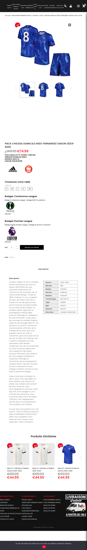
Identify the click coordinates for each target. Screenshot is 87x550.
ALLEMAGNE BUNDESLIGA (30, 511)
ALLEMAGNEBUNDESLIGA (29, 7)
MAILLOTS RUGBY (49, 511)
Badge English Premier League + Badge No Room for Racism (28, 225)
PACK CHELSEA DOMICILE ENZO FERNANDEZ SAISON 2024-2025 (24, 414)
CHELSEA (35, 15)
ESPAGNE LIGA (27, 505)
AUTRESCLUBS (46, 7)
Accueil (7, 15)
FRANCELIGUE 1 (9, 7)
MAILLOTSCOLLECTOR (60, 7)
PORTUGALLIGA (40, 7)
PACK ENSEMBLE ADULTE (52, 500)
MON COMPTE (5, 500)
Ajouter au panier (32, 247)
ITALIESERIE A (35, 7)
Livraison (3, 502)
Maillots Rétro (49, 508)
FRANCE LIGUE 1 (27, 500)
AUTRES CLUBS (27, 516)
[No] (84, 545)
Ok (44, 547)
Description (43, 269)
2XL (30, 189)
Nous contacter (26, 422)
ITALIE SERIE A (26, 508)
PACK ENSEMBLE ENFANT (52, 502)
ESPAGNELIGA (22, 7)
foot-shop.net (18, 386)
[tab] (43, 269)
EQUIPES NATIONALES (29, 519)
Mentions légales (7, 505)
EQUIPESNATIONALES (52, 7)
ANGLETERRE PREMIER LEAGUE (16, 7)
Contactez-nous (7, 519)
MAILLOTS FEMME (49, 505)
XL (23, 189)
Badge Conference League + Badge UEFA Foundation (25, 200)
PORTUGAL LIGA (27, 514)
